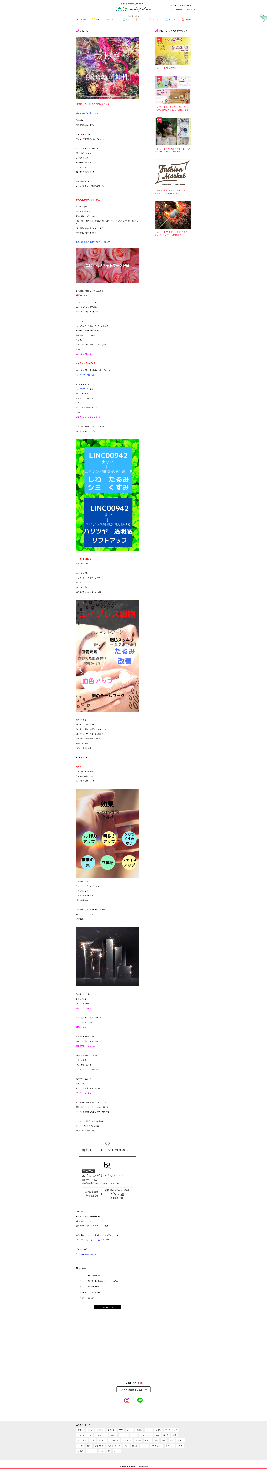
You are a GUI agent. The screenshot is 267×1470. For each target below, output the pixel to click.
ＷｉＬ (180, 1440)
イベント (156, 20)
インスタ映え (101, 1435)
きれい (140, 20)
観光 (89, 1446)
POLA (147, 1440)
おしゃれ (83, 20)
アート (144, 1446)
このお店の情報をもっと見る (132, 1390)
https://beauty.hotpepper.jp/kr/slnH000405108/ (96, 1240)
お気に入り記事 (186, 5)
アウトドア (82, 1440)
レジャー (169, 1446)
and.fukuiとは (177, 9)
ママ (121, 1430)
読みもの (172, 20)
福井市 (80, 1430)
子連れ (139, 1430)
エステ (138, 1440)
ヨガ (126, 1446)
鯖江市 (135, 1446)
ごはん (148, 1430)
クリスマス (91, 1451)
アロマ (180, 1446)
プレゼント (114, 1440)
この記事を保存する (132, 1383)
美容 (157, 1435)
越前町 (80, 1451)
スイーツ (123, 1435)
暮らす (114, 20)
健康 (174, 1435)
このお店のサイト (107, 1307)
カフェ (134, 1435)
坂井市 (166, 1435)
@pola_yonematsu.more (86, 1254)
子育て (158, 1430)
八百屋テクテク (114, 1446)
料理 (92, 1440)
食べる (98, 20)
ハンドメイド (146, 1435)
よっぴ (116, 1451)
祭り (102, 1451)
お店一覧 (188, 20)
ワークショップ (171, 1430)
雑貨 (164, 1440)
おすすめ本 (99, 1446)
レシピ (80, 1446)
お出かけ (111, 1430)
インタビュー (156, 1446)
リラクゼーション (84, 1435)
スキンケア (127, 1440)
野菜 (156, 1440)
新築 (172, 1440)
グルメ (129, 1430)
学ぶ (127, 20)
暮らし (90, 1430)
